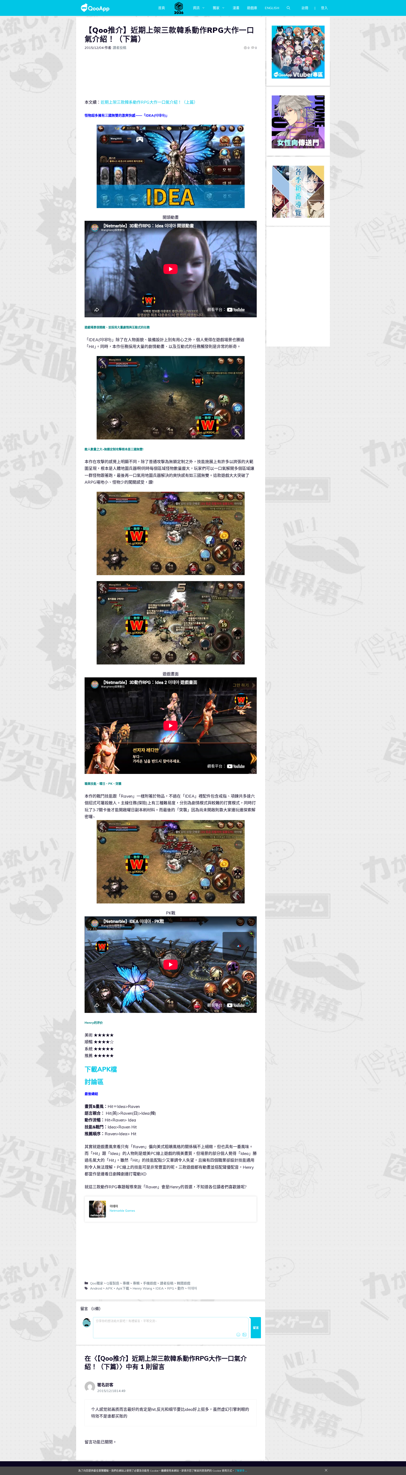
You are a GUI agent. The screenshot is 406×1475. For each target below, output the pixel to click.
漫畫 (236, 8)
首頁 (161, 8)
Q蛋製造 (113, 1283)
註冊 (305, 8)
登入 (324, 8)
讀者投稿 (166, 1283)
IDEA (159, 1288)
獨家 (216, 8)
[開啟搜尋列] (288, 8)
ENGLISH (272, 8)
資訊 (196, 8)
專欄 (126, 1283)
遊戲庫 (252, 8)
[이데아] (170, 1209)
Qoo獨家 (96, 1283)
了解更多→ (241, 1470)
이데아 (192, 1288)
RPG (170, 1288)
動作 (180, 1288)
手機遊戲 (149, 1283)
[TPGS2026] (179, 8)
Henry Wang (142, 1288)
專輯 (136, 1283)
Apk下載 (122, 1288)
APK (109, 1288)
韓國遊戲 (183, 1283)
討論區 (94, 1082)
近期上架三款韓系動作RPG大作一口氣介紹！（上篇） (149, 102)
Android (96, 1288)
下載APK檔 (101, 1069)
